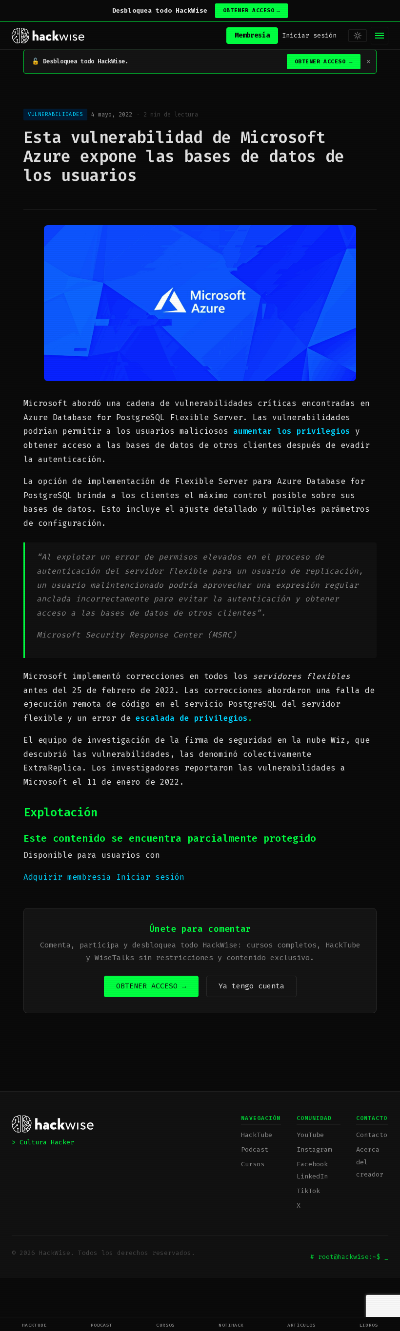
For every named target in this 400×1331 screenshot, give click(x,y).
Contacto (371, 1135)
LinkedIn (312, 1176)
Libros (369, 1325)
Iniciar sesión (309, 35)
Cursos (165, 1325)
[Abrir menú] (379, 35)
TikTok (308, 1191)
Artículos (301, 1325)
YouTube (310, 1135)
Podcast (102, 1325)
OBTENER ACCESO (251, 10)
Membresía (252, 35)
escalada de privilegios (192, 718)
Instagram (314, 1149)
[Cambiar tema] (357, 35)
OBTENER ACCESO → (151, 986)
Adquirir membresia (69, 877)
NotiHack (231, 1325)
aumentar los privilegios (289, 431)
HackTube (34, 1325)
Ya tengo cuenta (251, 986)
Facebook (312, 1164)
